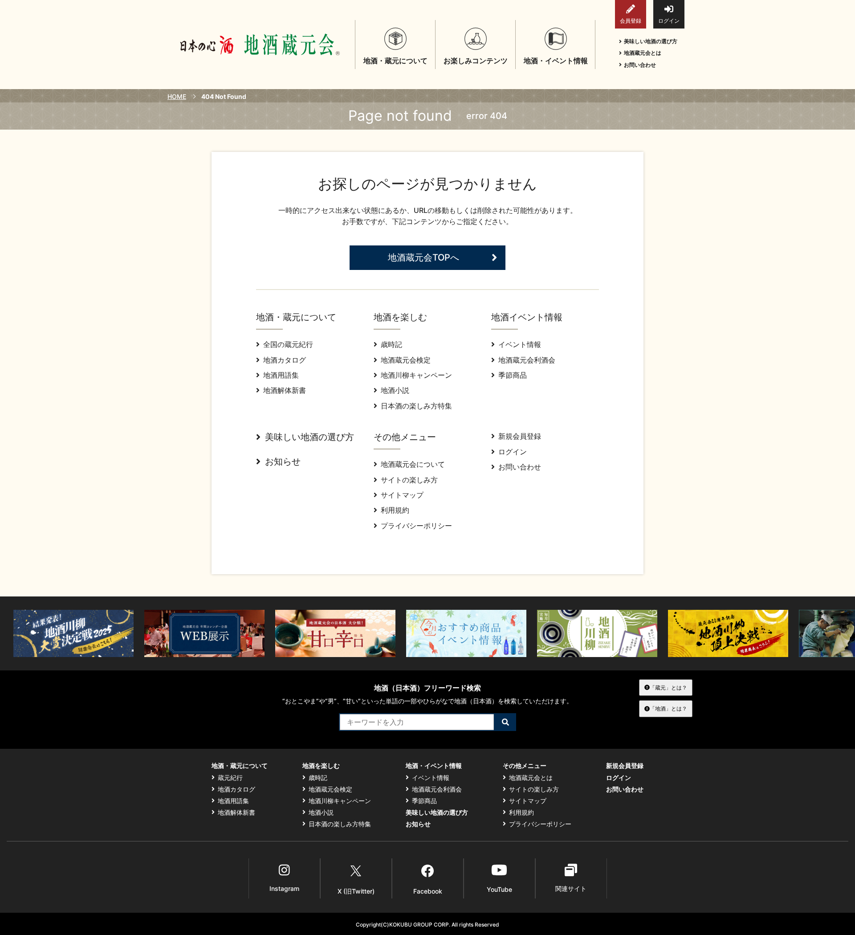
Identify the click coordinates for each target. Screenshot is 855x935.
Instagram (284, 888)
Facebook (427, 891)
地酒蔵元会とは (642, 52)
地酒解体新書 (284, 390)
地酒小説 (395, 390)
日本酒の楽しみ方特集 (416, 405)
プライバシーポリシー (416, 525)
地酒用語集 (281, 375)
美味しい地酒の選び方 (650, 41)
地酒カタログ (284, 359)
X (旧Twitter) (356, 891)
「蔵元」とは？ (668, 687)
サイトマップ (402, 494)
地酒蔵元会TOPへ (423, 257)
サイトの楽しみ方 (409, 479)
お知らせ (283, 461)
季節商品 (512, 375)
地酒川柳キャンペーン (416, 375)
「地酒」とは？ (668, 708)
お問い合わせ (640, 64)
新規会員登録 (519, 436)
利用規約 (395, 510)
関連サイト (570, 888)
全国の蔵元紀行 (288, 344)
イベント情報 (519, 344)
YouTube (499, 889)
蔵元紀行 (230, 777)
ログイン (669, 20)
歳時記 (391, 344)
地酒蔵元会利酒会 (526, 359)
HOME (176, 96)
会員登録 (630, 20)
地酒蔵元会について (413, 464)
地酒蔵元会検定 (406, 359)
